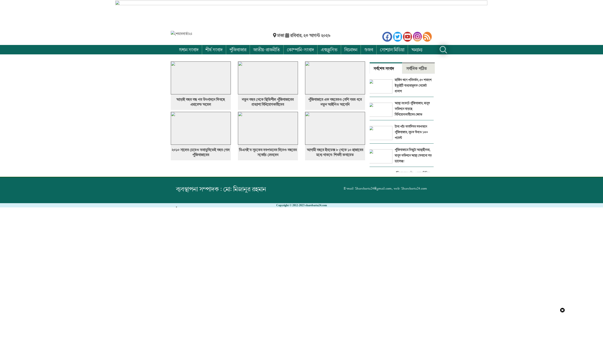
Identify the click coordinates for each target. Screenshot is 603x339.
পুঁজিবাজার (237, 49)
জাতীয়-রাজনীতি (266, 49)
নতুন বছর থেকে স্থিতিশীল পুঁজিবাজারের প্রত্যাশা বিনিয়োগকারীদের (268, 102)
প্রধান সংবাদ (189, 49)
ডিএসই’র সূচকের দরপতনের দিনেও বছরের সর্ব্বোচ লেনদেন (268, 152)
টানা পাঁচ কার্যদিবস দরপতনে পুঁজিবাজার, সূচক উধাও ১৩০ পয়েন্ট (411, 132)
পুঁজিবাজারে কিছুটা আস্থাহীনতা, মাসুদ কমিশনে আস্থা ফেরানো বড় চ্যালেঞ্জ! (413, 155)
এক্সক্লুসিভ (329, 49)
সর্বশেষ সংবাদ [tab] (384, 68)
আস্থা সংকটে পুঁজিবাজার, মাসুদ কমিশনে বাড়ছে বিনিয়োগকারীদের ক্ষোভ (412, 109)
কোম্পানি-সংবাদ (300, 49)
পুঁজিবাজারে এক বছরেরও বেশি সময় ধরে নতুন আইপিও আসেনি (335, 102)
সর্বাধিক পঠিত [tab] (416, 68)
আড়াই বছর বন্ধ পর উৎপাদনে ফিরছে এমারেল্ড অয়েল (200, 102)
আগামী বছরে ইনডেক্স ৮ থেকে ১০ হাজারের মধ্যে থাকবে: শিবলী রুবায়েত (335, 152)
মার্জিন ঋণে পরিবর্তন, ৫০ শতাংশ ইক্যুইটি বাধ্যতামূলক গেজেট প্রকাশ (413, 85)
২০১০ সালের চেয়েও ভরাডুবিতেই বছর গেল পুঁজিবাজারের (201, 152)
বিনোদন (350, 49)
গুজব (368, 49)
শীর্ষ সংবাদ (214, 49)
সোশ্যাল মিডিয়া (392, 49)
